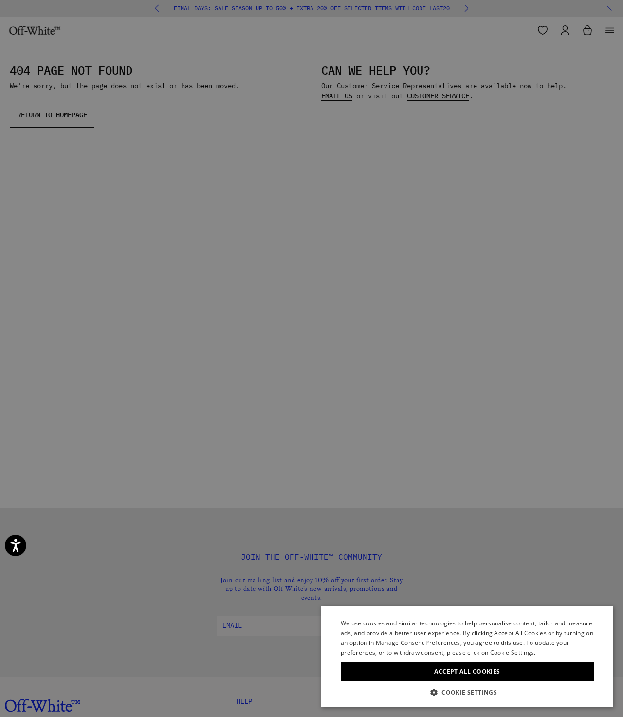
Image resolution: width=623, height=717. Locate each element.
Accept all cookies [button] (467, 671)
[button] (467, 692)
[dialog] (467, 656)
